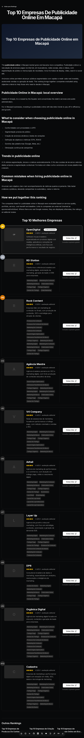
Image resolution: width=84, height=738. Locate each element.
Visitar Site (70, 238)
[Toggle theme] (50, 733)
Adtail (29, 461)
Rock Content (34, 300)
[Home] (21, 733)
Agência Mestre (35, 364)
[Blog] (25, 733)
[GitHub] (34, 733)
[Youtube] (46, 733)
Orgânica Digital (35, 609)
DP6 (28, 565)
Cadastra (31, 666)
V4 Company (34, 411)
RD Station (32, 260)
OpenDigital (33, 229)
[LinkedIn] (38, 733)
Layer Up (31, 515)
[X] (42, 733)
